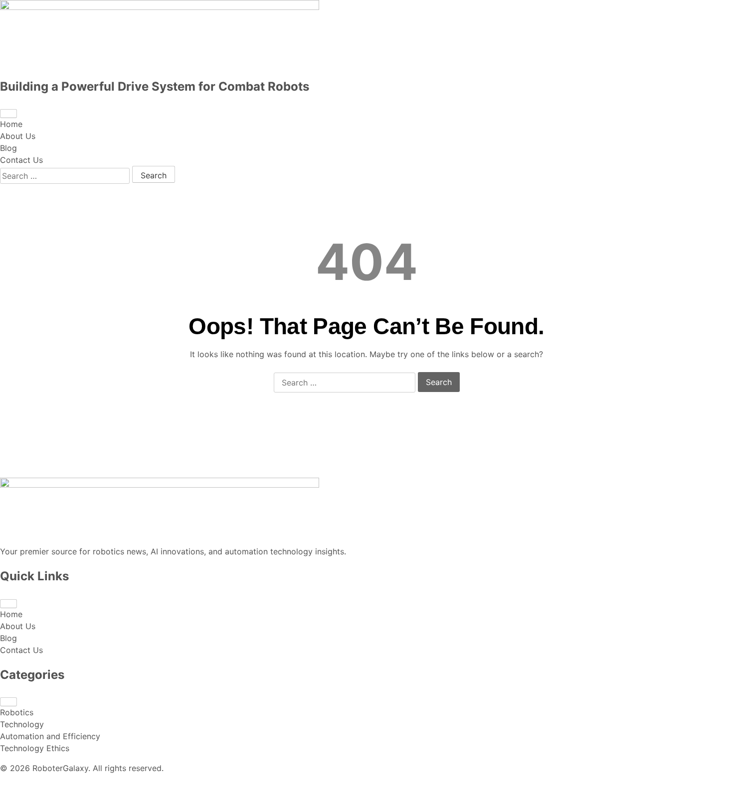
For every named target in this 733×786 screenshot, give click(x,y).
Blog (8, 148)
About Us (17, 136)
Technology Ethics (34, 748)
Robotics (16, 712)
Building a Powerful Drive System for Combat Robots (154, 86)
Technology (22, 724)
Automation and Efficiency (50, 736)
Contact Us (21, 160)
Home (11, 124)
